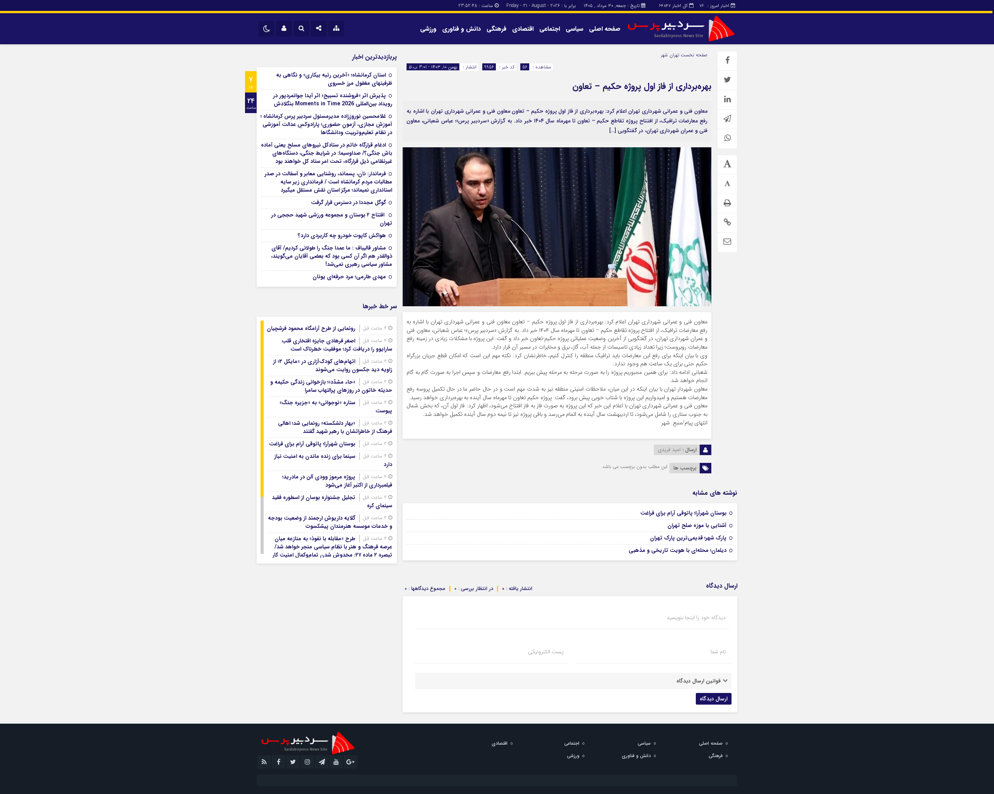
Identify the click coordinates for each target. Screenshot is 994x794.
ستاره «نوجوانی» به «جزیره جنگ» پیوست (336, 406)
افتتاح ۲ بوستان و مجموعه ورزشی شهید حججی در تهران (331, 219)
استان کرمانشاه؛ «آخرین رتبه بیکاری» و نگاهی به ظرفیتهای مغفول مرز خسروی (334, 79)
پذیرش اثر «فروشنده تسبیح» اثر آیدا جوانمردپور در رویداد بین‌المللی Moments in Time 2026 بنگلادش (332, 99)
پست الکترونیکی (545, 651)
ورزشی (428, 29)
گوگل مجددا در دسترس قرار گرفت (348, 202)
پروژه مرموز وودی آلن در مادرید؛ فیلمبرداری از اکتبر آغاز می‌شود (337, 481)
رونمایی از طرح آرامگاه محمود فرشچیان (311, 328)
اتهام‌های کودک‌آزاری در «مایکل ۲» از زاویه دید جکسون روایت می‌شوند (332, 365)
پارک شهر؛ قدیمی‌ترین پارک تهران (688, 538)
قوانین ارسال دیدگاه (698, 681)
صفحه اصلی (604, 29)
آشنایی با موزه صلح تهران (696, 525)
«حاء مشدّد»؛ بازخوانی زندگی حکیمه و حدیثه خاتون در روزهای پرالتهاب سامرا (331, 386)
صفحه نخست (693, 55)
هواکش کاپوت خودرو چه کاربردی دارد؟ (342, 235)
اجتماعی (549, 29)
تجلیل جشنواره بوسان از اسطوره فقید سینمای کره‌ (332, 501)
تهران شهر (670, 55)
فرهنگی (496, 29)
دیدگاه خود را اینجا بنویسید (696, 617)
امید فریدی (669, 450)
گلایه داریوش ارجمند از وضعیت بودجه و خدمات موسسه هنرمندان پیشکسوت (330, 522)
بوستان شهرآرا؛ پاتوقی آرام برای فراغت (683, 513)
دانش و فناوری (461, 29)
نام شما (718, 651)
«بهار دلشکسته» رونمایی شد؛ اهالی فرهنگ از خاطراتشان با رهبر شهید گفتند (335, 427)
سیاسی (574, 29)
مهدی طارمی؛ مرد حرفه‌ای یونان (349, 276)
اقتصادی (522, 29)
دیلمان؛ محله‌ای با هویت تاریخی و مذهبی (677, 550)
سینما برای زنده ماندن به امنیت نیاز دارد (333, 460)
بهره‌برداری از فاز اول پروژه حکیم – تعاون (641, 86)
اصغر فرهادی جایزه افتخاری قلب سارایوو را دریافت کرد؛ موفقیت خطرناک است (337, 345)
